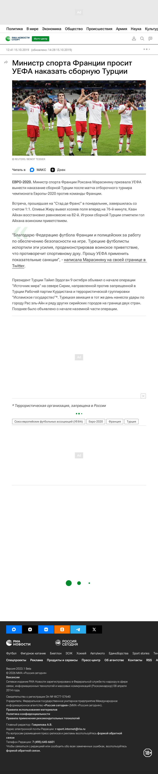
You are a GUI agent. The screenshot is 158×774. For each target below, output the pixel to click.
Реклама (36, 660)
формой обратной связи (23, 750)
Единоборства (118, 653)
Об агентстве (114, 660)
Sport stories (140, 653)
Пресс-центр (91, 660)
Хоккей (81, 653)
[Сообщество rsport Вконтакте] (46, 629)
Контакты (135, 660)
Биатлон (56, 653)
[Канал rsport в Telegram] (78, 629)
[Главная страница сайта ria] (6, 38)
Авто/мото (97, 653)
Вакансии (13, 677)
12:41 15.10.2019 (17, 49)
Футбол (11, 653)
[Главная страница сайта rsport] (26, 38)
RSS (149, 660)
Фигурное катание (33, 653)
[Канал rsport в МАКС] (14, 629)
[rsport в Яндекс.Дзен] (30, 629)
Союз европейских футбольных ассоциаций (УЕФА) (48, 421)
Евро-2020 (96, 421)
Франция (115, 421)
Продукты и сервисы (62, 660)
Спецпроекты (16, 660)
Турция (131, 421)
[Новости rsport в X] (94, 629)
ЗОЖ (69, 653)
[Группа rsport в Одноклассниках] (62, 629)
